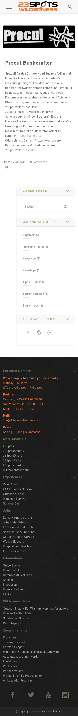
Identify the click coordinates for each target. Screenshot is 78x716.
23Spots (20, 162)
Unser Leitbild (12, 570)
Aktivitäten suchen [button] (39, 319)
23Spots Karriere (14, 465)
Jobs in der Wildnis (15, 522)
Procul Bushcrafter (30, 135)
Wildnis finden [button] (35, 191)
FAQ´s (7, 594)
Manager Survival (14, 499)
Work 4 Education (14, 541)
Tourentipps (31, 305)
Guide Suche (11, 565)
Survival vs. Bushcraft (17, 618)
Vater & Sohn (11, 484)
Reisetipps (29, 270)
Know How (29, 258)
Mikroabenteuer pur (16, 470)
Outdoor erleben (14, 494)
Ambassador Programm (18, 680)
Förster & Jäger (13, 647)
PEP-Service (11, 666)
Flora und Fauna (33, 246)
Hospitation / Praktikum (18, 546)
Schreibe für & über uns (18, 532)
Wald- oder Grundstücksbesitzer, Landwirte (31, 652)
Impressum (10, 584)
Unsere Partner (13, 589)
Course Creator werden (18, 537)
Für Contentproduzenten (19, 527)
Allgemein (29, 235)
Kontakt (8, 580)
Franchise (9, 637)
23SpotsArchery (13, 451)
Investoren (10, 661)
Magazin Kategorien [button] (40, 222)
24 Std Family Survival (17, 489)
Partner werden (13, 671)
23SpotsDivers (12, 455)
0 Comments (38, 162)
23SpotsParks (12, 460)
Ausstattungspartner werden (21, 656)
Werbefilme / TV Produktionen (23, 676)
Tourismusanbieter (15, 642)
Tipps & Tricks (32, 282)
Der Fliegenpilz (13, 623)
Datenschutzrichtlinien (17, 575)
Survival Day (11, 503)
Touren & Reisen (33, 293)
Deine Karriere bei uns (18, 517)
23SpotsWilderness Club (21, 150)
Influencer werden (15, 551)
